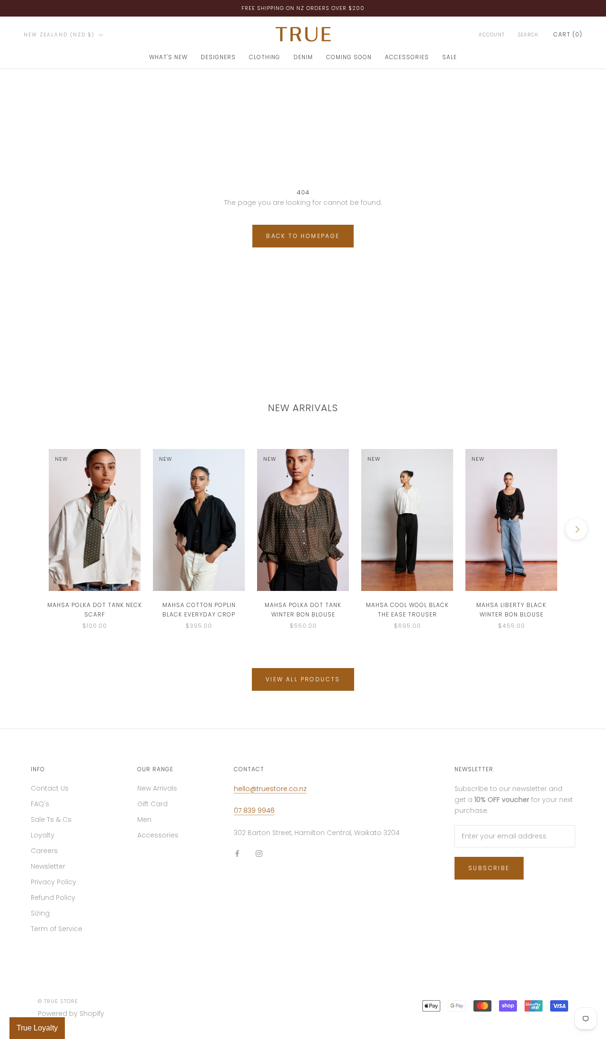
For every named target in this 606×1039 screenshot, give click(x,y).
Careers (44, 850)
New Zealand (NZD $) (59, 34)
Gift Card (152, 804)
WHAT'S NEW (168, 57)
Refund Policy (53, 897)
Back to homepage (302, 236)
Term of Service (56, 928)
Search (528, 34)
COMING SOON (349, 57)
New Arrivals (157, 788)
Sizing (40, 913)
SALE (449, 57)
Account (492, 34)
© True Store (58, 1001)
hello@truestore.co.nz (270, 788)
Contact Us (50, 788)
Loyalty (42, 835)
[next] (576, 529)
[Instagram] (259, 853)
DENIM (303, 57)
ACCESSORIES (407, 57)
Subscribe (489, 868)
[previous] (29, 529)
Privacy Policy (53, 882)
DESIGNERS (218, 57)
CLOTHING (264, 57)
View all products (303, 679)
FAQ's (40, 804)
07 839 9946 (254, 810)
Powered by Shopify (71, 1013)
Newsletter (48, 866)
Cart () (567, 34)
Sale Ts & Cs (51, 819)
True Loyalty (37, 1028)
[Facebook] (237, 853)
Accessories (157, 835)
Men (144, 819)
